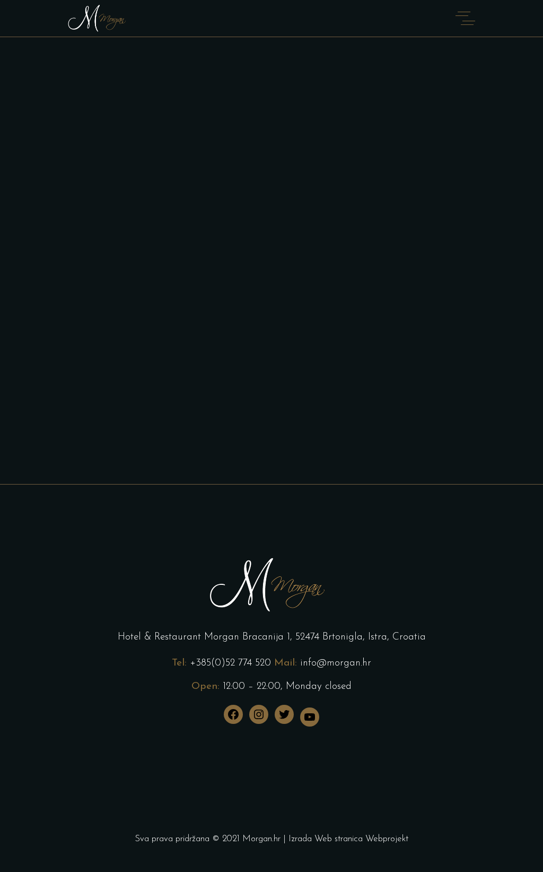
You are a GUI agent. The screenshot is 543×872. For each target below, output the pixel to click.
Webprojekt (386, 838)
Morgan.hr (261, 838)
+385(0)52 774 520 (230, 663)
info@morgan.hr (335, 663)
